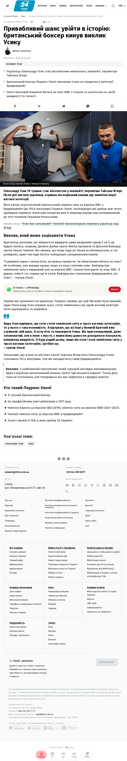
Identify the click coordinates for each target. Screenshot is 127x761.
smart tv (51, 727)
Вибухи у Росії (55, 572)
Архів (87, 516)
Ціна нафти (15, 591)
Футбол (42, 5)
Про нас (8, 500)
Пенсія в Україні (18, 612)
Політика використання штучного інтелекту (61, 507)
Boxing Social (23, 57)
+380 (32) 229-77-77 (26, 711)
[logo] (24, 6)
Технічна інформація (55, 528)
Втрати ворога (55, 577)
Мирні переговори (57, 560)
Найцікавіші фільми (58, 591)
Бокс (53, 5)
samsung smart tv (69, 727)
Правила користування (16, 531)
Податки (14, 608)
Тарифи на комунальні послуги (26, 604)
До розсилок (107, 662)
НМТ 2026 (91, 603)
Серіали (52, 608)
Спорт (51, 622)
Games (63, 5)
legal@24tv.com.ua (44, 714)
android (17, 727)
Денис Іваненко (22, 51)
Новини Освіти (96, 587)
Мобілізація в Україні (100, 547)
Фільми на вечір (56, 600)
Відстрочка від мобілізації (100, 568)
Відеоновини (16, 564)
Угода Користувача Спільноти (59, 518)
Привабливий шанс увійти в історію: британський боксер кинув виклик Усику (65, 16)
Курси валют (16, 595)
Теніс (89, 5)
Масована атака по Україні (62, 568)
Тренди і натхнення (19, 635)
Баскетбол (76, 5)
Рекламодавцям (12, 526)
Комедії (52, 604)
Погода (13, 572)
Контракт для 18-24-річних (100, 564)
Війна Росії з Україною (61, 547)
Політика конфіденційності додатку (62, 513)
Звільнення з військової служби (103, 552)
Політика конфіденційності (58, 500)
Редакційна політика (14, 511)
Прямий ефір (16, 560)
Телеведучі (10, 521)
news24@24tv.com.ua (17, 472)
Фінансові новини (19, 600)
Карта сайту (90, 521)
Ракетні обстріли (57, 552)
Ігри (87, 526)
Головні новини (18, 552)
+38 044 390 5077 (75, 472)
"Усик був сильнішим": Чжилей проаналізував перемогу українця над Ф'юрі (61, 225)
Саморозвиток (94, 607)
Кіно (51, 587)
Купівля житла (17, 631)
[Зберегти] (112, 106)
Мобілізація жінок (96, 560)
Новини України (18, 556)
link (67, 485)
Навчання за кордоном (99, 611)
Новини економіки (21, 587)
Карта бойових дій (57, 556)
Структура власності (94, 511)
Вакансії (89, 506)
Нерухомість (17, 622)
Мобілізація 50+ (95, 556)
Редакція (9, 506)
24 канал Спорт (11, 16)
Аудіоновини (16, 568)
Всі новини (16, 547)
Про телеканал (12, 516)
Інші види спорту (57, 643)
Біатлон (52, 639)
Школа (90, 599)
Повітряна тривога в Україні (62, 564)
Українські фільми (57, 595)
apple (34, 727)
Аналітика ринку (18, 627)
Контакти (89, 500)
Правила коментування (56, 523)
